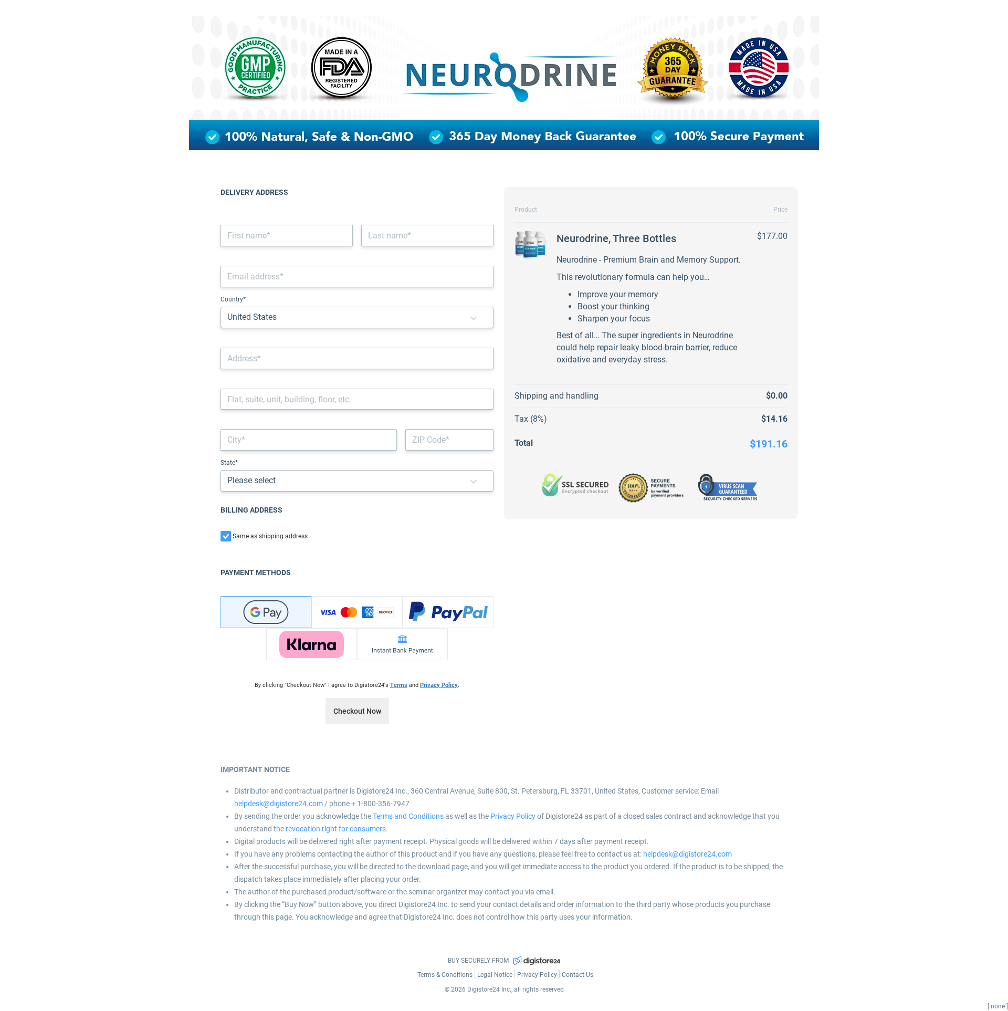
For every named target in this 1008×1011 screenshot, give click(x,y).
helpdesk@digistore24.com (278, 803)
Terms (398, 685)
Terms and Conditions (408, 816)
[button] (473, 317)
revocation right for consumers (336, 829)
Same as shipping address (270, 536)
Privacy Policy (439, 685)
